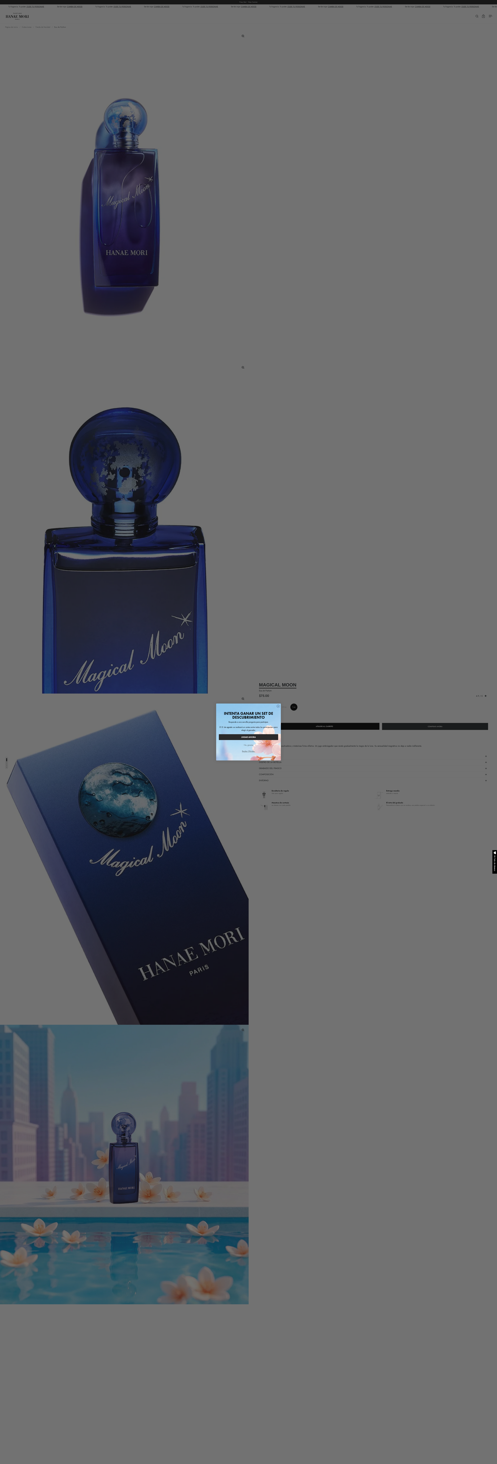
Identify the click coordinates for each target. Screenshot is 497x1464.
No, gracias (248, 745)
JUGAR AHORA (248, 737)
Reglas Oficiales (248, 751)
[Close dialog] (278, 706)
